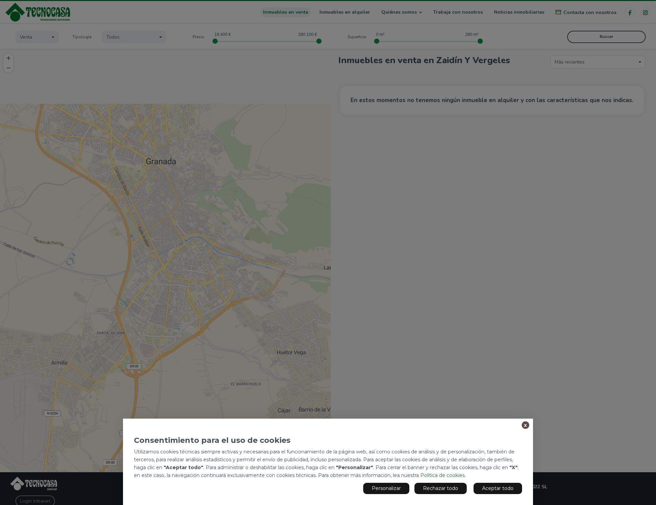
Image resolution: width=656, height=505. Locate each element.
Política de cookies (442, 475)
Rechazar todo (440, 488)
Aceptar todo (498, 488)
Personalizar (386, 488)
